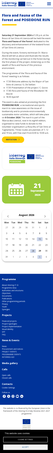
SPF (3, 332)
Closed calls (7, 378)
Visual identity (7, 329)
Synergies (6, 309)
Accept (25, 447)
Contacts (7, 384)
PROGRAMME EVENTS (11, 354)
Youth (4, 306)
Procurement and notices (12, 349)
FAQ (4, 334)
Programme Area (9, 288)
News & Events (10, 340)
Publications (7, 298)
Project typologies (9, 324)
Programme (9, 279)
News (4, 346)
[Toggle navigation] (49, 3)
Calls (4, 369)
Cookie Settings (8, 387)
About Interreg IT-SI (10, 285)
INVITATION (11, 139)
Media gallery (10, 363)
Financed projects (9, 321)
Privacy (5, 304)
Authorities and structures (12, 290)
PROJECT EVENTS (9, 351)
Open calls (6, 375)
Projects (7, 315)
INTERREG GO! (8, 357)
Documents (7, 296)
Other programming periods (13, 301)
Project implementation (12, 326)
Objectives (6, 293)
